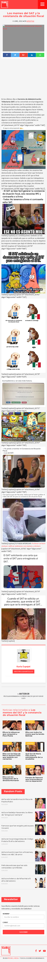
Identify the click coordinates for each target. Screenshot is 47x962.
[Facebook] (7, 55)
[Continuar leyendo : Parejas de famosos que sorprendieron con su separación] (34, 770)
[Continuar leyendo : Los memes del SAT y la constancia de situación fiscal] (23, 38)
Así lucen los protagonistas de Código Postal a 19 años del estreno (17, 841)
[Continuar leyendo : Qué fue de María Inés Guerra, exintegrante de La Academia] (34, 747)
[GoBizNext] (4, 4)
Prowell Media (13, 958)
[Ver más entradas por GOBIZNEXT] (23, 655)
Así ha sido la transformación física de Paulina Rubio (17, 801)
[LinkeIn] (32, 55)
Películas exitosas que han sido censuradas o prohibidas (14, 867)
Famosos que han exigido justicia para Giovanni (17, 828)
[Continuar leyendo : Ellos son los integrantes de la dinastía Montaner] (12, 770)
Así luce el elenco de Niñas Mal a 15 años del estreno (16, 881)
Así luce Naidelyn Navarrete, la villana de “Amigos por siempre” (17, 814)
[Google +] (23, 55)
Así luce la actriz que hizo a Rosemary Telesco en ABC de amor (17, 854)
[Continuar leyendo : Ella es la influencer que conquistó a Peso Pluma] (12, 725)
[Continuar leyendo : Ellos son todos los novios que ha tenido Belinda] (34, 725)
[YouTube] (44, 950)
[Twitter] (15, 55)
